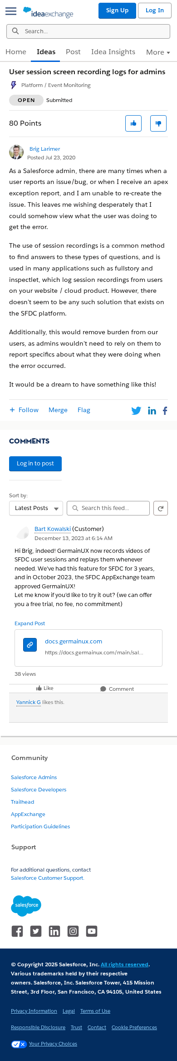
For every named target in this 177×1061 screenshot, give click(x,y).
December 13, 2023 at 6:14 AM (73, 538)
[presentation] (30, 646)
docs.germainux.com (73, 641)
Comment (121, 689)
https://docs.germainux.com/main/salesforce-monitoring (94, 652)
